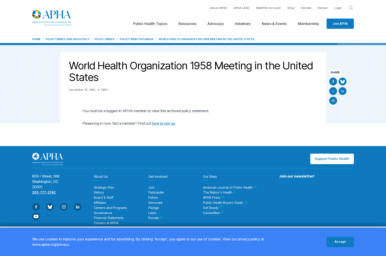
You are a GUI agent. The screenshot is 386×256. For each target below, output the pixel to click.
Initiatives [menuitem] (243, 23)
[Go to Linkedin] (342, 91)
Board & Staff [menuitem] (103, 197)
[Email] (333, 101)
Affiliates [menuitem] (100, 202)
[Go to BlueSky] (342, 81)
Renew (322, 8)
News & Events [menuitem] (274, 23)
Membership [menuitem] (308, 23)
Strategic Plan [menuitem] (104, 187)
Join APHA (340, 23)
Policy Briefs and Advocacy (67, 39)
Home (36, 39)
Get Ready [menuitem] (211, 208)
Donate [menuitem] (153, 218)
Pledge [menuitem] (153, 208)
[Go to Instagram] (64, 207)
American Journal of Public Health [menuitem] (228, 187)
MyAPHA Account (268, 8)
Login (338, 8)
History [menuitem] (99, 192)
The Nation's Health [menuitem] (217, 192)
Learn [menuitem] (152, 213)
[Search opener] (351, 8)
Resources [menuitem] (187, 23)
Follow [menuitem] (153, 197)
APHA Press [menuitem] (211, 197)
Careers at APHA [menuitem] (106, 223)
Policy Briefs (104, 39)
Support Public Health (332, 159)
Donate (306, 8)
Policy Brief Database (136, 39)
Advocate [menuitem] (155, 202)
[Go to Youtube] (36, 216)
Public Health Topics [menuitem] (150, 23)
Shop (290, 8)
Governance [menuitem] (103, 213)
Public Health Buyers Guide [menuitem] (223, 202)
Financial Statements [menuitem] (109, 218)
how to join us (163, 123)
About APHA (218, 8)
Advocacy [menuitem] (216, 23)
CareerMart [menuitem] (211, 213)
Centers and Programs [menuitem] (110, 208)
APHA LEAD (242, 8)
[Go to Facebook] (333, 81)
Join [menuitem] (151, 187)
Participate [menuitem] (156, 192)
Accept (340, 242)
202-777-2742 (44, 192)
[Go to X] (333, 91)
